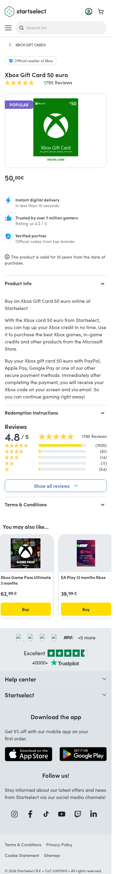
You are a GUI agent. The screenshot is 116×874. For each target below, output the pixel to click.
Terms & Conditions (26, 504)
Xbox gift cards (30, 44)
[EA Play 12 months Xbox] (86, 553)
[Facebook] (32, 814)
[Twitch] (80, 814)
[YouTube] (64, 814)
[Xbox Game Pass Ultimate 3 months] (25, 553)
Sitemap (52, 855)
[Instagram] (16, 814)
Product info (18, 283)
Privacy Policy (59, 844)
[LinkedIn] (95, 814)
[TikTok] (48, 814)
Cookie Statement (22, 855)
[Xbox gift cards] (10, 45)
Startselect (19, 694)
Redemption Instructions (31, 412)
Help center (20, 679)
